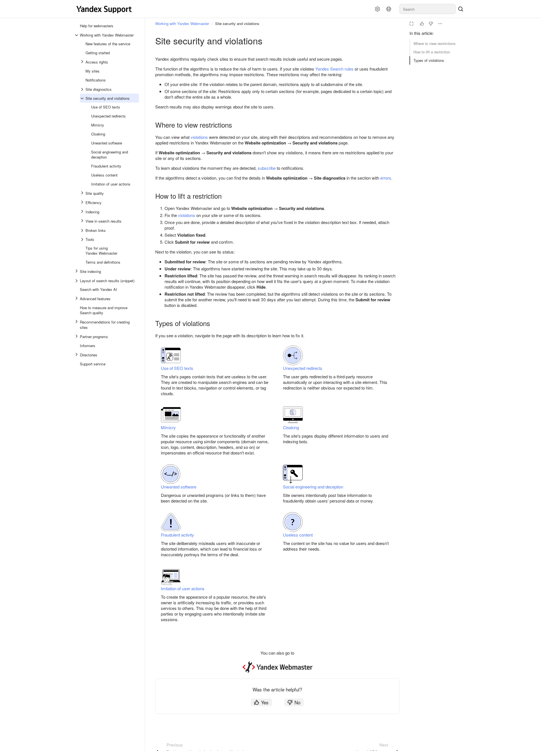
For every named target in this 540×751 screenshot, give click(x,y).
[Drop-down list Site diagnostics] (83, 89)
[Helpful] (422, 24)
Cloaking (291, 427)
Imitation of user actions (182, 588)
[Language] (389, 9)
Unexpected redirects (302, 368)
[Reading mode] (411, 24)
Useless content (298, 535)
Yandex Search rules (334, 69)
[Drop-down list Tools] (83, 239)
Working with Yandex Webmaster (182, 23)
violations (199, 137)
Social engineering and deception (313, 487)
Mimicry (168, 427)
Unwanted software (178, 487)
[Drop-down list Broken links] (83, 230)
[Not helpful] (431, 24)
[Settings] (377, 9)
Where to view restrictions (434, 43)
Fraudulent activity (177, 535)
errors (385, 178)
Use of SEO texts (177, 368)
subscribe (267, 168)
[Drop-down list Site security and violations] (83, 98)
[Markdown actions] (440, 24)
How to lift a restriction (431, 52)
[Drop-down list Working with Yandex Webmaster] (77, 35)
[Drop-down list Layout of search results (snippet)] (77, 281)
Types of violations (428, 60)
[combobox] (427, 9)
